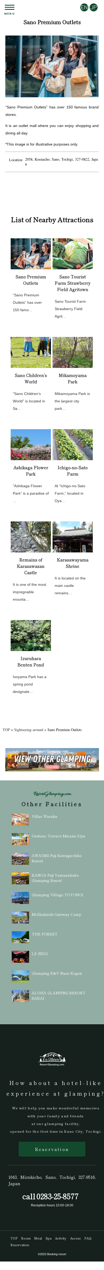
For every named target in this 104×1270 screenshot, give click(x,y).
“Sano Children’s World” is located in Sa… (29, 401)
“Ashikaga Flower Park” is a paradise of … (31, 493)
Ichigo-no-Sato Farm (73, 470)
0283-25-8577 (58, 1196)
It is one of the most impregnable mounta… (29, 591)
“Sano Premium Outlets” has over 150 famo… (27, 302)
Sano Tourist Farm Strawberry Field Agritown (73, 282)
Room (26, 1238)
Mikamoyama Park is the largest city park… (72, 401)
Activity (60, 1238)
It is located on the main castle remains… (70, 585)
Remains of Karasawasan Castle (31, 565)
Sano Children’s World (31, 378)
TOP (13, 1238)
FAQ (87, 1238)
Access (75, 1238)
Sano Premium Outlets (30, 279)
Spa (48, 1238)
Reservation (52, 1149)
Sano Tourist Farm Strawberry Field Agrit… (70, 308)
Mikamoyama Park (73, 378)
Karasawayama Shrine (73, 562)
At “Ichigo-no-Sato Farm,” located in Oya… (70, 493)
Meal (38, 1238)
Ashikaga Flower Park (30, 470)
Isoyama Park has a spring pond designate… (29, 684)
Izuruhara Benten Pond (30, 661)
